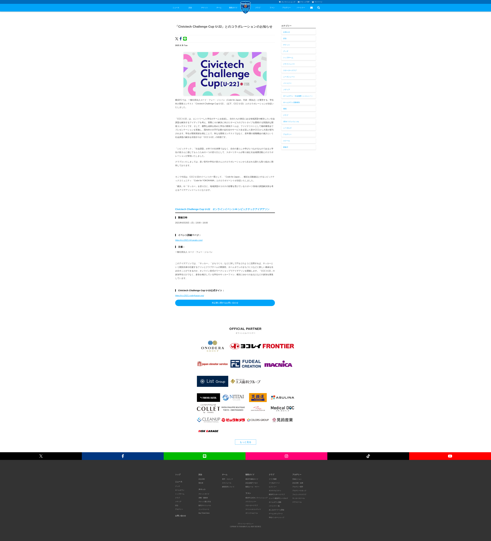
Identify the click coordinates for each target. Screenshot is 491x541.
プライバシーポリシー (245, 524)
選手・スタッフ (227, 479)
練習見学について (228, 487)
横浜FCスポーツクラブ (277, 494)
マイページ (318, 2)
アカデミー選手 (297, 487)
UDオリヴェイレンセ (291, 122)
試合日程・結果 (297, 483)
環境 (285, 109)
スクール (286, 141)
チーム (218, 8)
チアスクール (297, 502)
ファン (272, 8)
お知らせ (286, 32)
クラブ (257, 8)
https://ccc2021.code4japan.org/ (189, 296)
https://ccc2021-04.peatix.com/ (189, 240)
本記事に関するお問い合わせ (225, 303)
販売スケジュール (205, 505)
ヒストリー (273, 487)
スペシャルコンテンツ (253, 509)
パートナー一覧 (274, 506)
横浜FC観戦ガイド (252, 479)
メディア (286, 90)
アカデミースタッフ (299, 491)
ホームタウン (179, 490)
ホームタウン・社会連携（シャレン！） (298, 96)
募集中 (285, 147)
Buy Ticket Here (204, 513)
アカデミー (286, 8)
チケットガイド (204, 494)
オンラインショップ (288, 2)
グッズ (285, 51)
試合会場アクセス (252, 483)
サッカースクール (298, 498)
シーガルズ (287, 128)
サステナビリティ (275, 491)
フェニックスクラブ (299, 494)
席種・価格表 (203, 498)
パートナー (301, 8)
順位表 (201, 483)
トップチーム (288, 58)
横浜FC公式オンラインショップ (256, 498)
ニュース (176, 8)
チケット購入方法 (205, 502)
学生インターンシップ (276, 517)
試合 (190, 8)
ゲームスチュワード (276, 514)
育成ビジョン (297, 479)
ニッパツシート (204, 509)
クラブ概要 (273, 479)
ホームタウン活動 (275, 502)
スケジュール (226, 483)
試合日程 (202, 479)
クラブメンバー (289, 64)
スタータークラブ (290, 70)
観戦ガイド (233, 8)
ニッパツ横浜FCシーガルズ (278, 498)
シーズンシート (289, 77)
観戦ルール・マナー (252, 487)
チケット (204, 8)
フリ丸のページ (274, 483)
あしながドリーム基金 (276, 510)
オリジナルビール (252, 513)
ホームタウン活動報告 (291, 102)
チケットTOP (304, 2)
